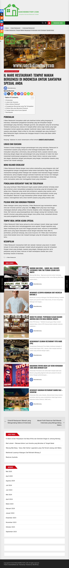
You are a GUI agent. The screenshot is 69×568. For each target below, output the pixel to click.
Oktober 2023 (10, 527)
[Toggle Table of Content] (31, 97)
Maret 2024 (9, 504)
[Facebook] (5, 93)
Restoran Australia (12, 457)
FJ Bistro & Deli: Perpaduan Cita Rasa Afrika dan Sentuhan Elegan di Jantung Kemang (33, 438)
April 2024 (9, 499)
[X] (8, 93)
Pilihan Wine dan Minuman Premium (17, 108)
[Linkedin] (15, 93)
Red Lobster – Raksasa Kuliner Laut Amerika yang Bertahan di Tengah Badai (30, 443)
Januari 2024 (10, 513)
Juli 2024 (9, 485)
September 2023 (11, 531)
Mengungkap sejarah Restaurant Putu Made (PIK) (46, 342)
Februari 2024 (10, 508)
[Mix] (25, 93)
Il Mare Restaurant (11, 257)
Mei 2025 (9, 471)
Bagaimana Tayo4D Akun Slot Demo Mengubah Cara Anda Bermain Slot (46, 366)
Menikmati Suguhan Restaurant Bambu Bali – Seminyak (46, 391)
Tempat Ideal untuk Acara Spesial (16, 110)
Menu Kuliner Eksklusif (13, 104)
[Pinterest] (18, 93)
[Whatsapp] (28, 93)
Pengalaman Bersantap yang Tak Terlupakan (19, 106)
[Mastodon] (21, 93)
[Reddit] (12, 93)
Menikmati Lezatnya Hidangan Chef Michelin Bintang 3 (46, 293)
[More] (31, 93)
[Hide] (0, 41)
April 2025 (9, 476)
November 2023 (11, 522)
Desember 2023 (11, 518)
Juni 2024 (9, 490)
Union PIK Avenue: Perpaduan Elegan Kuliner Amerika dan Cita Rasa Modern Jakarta (46, 318)
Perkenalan (9, 100)
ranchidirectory (12, 88)
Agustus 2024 (10, 481)
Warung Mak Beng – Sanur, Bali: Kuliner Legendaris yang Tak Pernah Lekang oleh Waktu (45, 270)
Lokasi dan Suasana (12, 102)
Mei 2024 (9, 494)
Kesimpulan (9, 112)
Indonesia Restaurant (11, 71)
